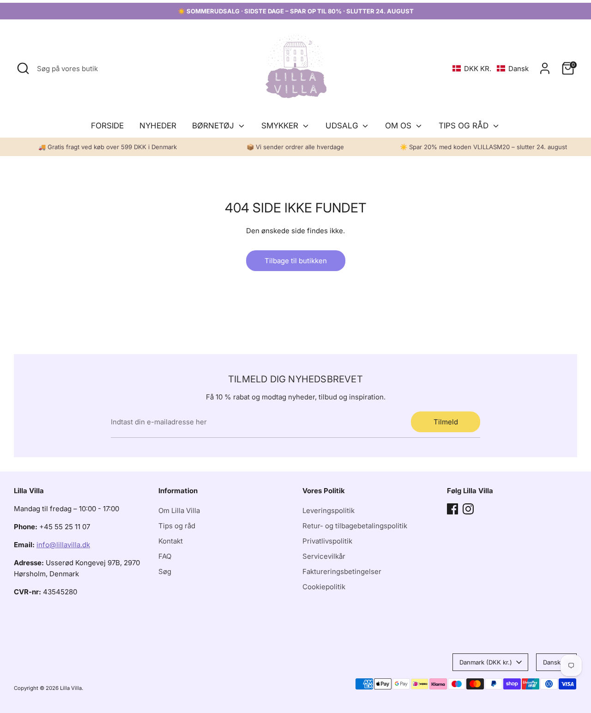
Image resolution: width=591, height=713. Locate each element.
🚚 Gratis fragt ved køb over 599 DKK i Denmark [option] (107, 147)
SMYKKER (281, 125)
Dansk (552, 662)
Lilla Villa (71, 688)
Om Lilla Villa (179, 510)
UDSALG (343, 125)
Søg (164, 571)
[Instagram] (468, 508)
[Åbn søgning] (23, 68)
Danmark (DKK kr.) (485, 662)
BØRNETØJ (214, 125)
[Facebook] (452, 508)
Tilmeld (446, 421)
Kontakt (170, 541)
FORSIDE (107, 125)
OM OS (399, 125)
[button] (490, 68)
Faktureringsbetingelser (341, 571)
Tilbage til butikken (296, 260)
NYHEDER (157, 125)
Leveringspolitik (328, 510)
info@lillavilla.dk (63, 544)
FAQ (164, 556)
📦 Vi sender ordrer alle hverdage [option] (295, 147)
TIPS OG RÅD (465, 125)
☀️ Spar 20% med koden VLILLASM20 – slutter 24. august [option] (483, 147)
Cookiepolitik (323, 586)
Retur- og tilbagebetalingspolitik (354, 525)
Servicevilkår (323, 556)
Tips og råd (176, 525)
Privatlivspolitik (327, 541)
